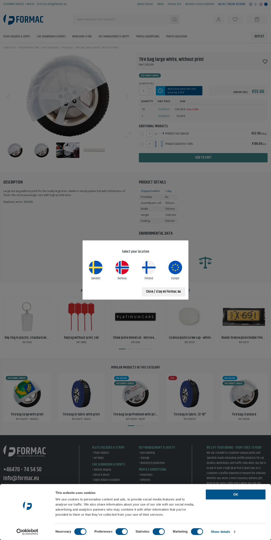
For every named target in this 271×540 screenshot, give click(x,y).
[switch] (122, 531)
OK (235, 494)
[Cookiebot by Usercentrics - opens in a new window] (27, 532)
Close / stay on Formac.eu (163, 291)
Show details (220, 531)
